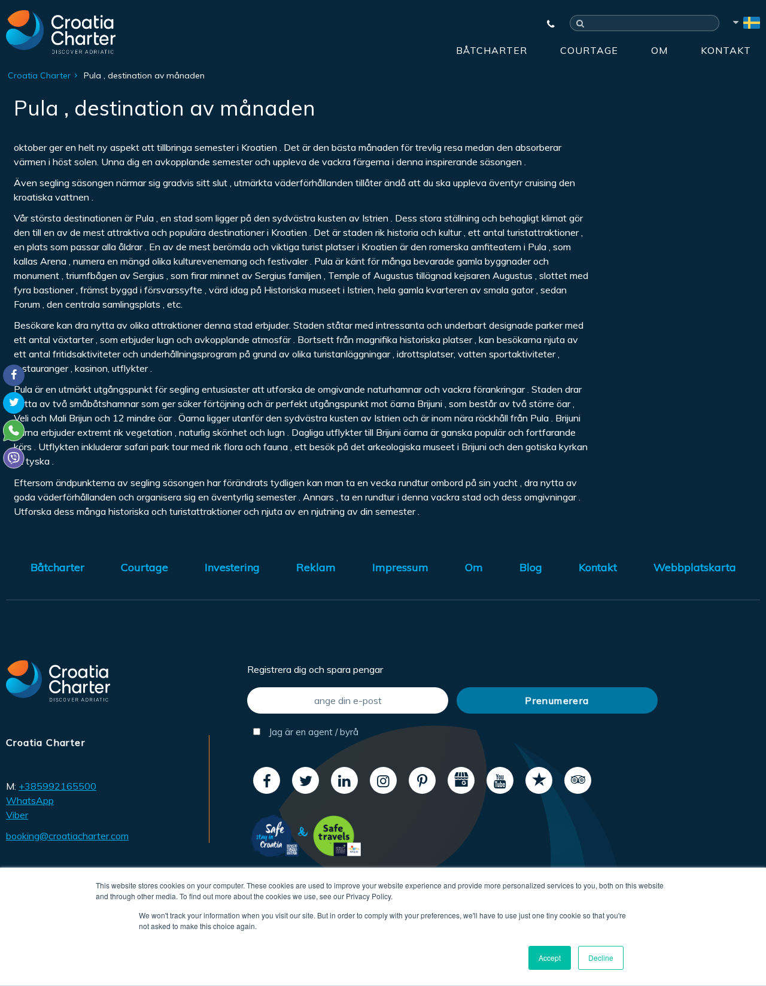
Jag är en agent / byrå (312, 732)
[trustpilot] (538, 780)
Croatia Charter (39, 75)
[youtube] (500, 780)
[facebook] (266, 780)
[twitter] (305, 780)
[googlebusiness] (461, 780)
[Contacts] (545, 24)
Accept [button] (550, 957)
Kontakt (726, 50)
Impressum (400, 567)
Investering (232, 567)
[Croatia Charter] (60, 31)
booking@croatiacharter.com (67, 836)
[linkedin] (344, 780)
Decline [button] (600, 957)
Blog (530, 567)
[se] (745, 24)
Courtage (589, 50)
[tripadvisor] (577, 780)
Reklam (316, 567)
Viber (17, 815)
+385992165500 (57, 786)
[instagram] (383, 780)
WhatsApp (30, 800)
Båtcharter (491, 50)
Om (659, 50)
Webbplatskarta (694, 567)
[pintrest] (422, 780)
